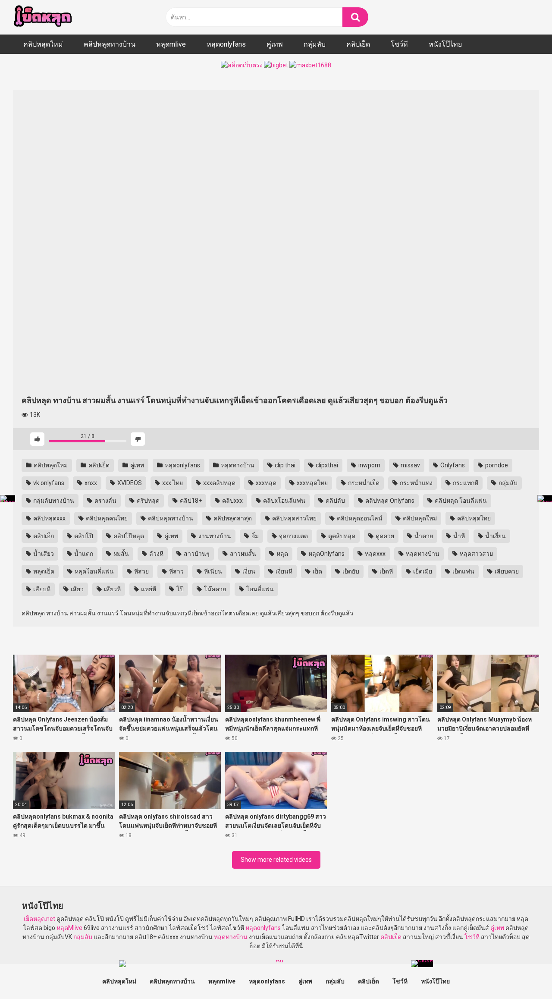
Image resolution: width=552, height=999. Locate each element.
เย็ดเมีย (422, 571)
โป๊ (179, 589)
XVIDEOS (129, 482)
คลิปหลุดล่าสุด (232, 518)
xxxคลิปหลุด (218, 482)
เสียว (76, 589)
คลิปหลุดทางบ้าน (109, 44)
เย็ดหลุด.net (39, 918)
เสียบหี (41, 589)
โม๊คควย (214, 589)
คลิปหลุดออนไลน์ (359, 518)
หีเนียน (212, 571)
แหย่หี (148, 589)
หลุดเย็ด (43, 571)
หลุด (281, 553)
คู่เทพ (275, 44)
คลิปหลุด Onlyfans (389, 500)
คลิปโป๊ (83, 536)
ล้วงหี (155, 553)
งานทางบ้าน (214, 536)
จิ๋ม (254, 536)
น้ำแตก (83, 553)
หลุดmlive (171, 44)
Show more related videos (276, 859)
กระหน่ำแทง (415, 482)
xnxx (90, 482)
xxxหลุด (265, 482)
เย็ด (316, 571)
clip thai (284, 465)
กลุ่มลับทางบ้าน (53, 500)
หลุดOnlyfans (326, 553)
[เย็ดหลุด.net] (42, 17)
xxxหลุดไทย (311, 482)
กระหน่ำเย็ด (363, 482)
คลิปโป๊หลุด (128, 536)
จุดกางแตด (293, 536)
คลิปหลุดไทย (473, 518)
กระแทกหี (465, 482)
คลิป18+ (190, 500)
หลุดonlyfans (226, 44)
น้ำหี (458, 536)
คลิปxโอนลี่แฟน (283, 500)
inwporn (368, 465)
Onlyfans (452, 465)
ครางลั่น (104, 500)
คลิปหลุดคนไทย (106, 518)
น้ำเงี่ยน (495, 536)
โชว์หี (399, 44)
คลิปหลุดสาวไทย (294, 518)
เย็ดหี (385, 571)
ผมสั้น (120, 553)
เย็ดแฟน (462, 571)
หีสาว (176, 571)
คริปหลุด (147, 500)
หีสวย (141, 571)
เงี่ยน (248, 571)
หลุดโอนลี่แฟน (93, 571)
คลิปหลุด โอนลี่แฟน (460, 500)
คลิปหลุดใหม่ (43, 44)
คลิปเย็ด (358, 44)
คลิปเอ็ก (43, 536)
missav (409, 465)
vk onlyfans (48, 482)
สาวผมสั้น (242, 553)
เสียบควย (506, 571)
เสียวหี (112, 589)
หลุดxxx (375, 553)
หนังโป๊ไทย (445, 44)
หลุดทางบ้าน (237, 465)
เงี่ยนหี (283, 571)
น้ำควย (423, 536)
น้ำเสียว (43, 553)
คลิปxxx (232, 500)
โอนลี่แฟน (259, 589)
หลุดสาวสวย (475, 553)
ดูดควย (384, 536)
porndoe (496, 465)
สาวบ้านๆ (196, 553)
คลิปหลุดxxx (49, 518)
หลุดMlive (69, 927)
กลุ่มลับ (315, 44)
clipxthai (326, 465)
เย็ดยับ (350, 571)
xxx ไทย (172, 482)
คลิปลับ (334, 500)
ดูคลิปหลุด (341, 536)
